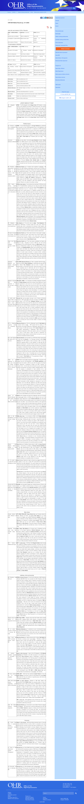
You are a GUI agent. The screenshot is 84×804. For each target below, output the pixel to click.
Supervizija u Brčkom (60, 68)
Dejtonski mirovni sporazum (61, 52)
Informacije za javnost (12, 794)
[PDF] (48, 17)
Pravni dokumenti (59, 42)
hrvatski (69, 0)
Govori (57, 26)
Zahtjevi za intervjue (65, 48)
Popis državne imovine (60, 77)
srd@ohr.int (67, 786)
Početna (9, 12)
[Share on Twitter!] (43, 17)
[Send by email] (52, 17)
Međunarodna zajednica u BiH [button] (40, 12)
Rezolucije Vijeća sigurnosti (61, 60)
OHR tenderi (58, 84)
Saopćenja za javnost (60, 17)
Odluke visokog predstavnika (23, 12)
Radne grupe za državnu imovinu (62, 74)
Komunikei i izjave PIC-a (12, 797)
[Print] (50, 17)
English (65, 0)
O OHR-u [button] (14, 12)
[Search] (74, 8)
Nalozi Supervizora (59, 71)
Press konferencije (59, 31)
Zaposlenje (58, 87)
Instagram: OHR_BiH (64, 799)
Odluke (9, 796)
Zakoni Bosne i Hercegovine (61, 58)
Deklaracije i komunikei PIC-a (62, 45)
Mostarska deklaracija (60, 80)
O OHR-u (9, 793)
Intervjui (57, 20)
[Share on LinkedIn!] (45, 17)
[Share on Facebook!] (41, 17)
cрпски (74, 0)
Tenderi (44, 797)
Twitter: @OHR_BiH (64, 798)
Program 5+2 (58, 65)
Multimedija (58, 33)
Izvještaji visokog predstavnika (62, 39)
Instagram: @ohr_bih (66, 98)
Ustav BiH (58, 55)
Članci (57, 23)
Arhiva (32, 12)
